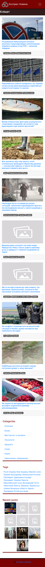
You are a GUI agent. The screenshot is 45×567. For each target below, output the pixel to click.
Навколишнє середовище (16, 458)
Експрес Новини (18, 4)
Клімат (35, 297)
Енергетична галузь (23, 53)
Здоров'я (7, 297)
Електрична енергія (11, 215)
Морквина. (19, 413)
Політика (8, 426)
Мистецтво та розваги (14, 435)
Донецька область (18, 488)
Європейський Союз (13, 483)
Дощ (19, 131)
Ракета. (17, 485)
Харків (31, 488)
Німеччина (8, 485)
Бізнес (13, 53)
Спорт (7, 449)
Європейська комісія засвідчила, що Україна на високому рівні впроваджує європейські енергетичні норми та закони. (22, 85)
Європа (24, 480)
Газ (5, 336)
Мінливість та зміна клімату (21, 297)
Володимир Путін (31, 483)
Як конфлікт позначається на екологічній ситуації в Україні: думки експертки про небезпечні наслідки (20, 328)
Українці (24, 472)
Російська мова (28, 93)
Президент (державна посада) (17, 477)
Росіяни (36, 474)
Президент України (12, 480)
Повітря (13, 131)
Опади (22, 257)
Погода (6, 131)
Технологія (9, 440)
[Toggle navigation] (40, 4)
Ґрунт (25, 173)
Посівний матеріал (14, 173)
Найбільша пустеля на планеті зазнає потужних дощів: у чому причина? (19, 367)
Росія (9, 336)
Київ (18, 472)
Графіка (29, 215)
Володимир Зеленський (22, 474)
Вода (5, 257)
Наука (7, 453)
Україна (6, 53)
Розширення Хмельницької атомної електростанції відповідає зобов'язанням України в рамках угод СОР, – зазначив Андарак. (21, 44)
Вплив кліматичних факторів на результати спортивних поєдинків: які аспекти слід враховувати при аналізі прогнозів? (21, 124)
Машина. (25, 485)
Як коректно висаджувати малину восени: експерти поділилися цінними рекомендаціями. (21, 405)
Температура (13, 257)
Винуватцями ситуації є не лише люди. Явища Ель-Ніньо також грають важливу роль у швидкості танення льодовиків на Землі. (21, 248)
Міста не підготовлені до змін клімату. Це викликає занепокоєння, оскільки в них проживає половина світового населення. (21, 289)
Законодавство (16, 93)
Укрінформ (8, 491)
